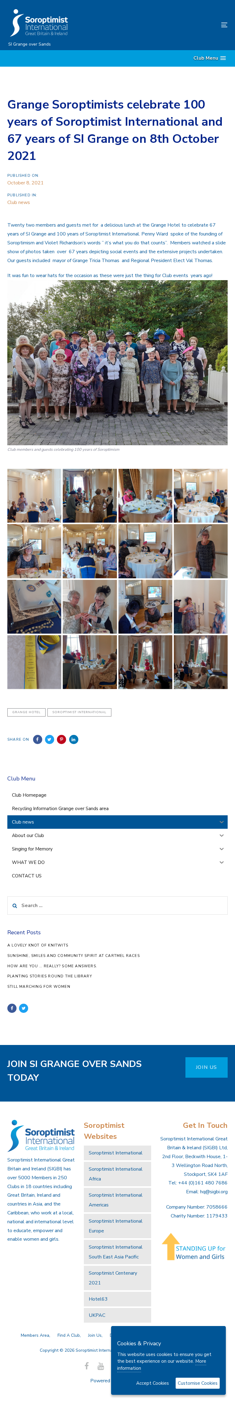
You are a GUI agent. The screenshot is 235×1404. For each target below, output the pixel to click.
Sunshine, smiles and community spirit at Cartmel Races (73, 955)
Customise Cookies (198, 1383)
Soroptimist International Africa (116, 1174)
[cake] (34, 607)
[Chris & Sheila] (145, 607)
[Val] (201, 662)
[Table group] (90, 551)
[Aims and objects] (90, 496)
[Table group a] (201, 496)
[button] (209, 58)
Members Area (35, 1335)
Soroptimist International (79, 712)
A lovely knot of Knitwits (37, 945)
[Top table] (145, 496)
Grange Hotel (26, 712)
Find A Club (69, 1335)
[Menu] (34, 662)
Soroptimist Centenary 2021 (113, 1278)
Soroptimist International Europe (116, 1226)
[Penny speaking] (145, 662)
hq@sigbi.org (214, 1191)
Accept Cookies (152, 1383)
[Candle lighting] (201, 607)
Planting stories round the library (49, 976)
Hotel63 (98, 1299)
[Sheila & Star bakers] (34, 551)
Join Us (95, 1335)
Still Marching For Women (38, 986)
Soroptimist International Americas (116, 1200)
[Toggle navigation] (190, 25)
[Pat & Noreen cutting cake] (90, 607)
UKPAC (97, 1315)
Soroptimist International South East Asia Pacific (116, 1252)
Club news (18, 202)
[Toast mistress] (34, 496)
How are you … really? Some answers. (52, 966)
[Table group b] (145, 551)
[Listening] (90, 662)
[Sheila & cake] (201, 551)
